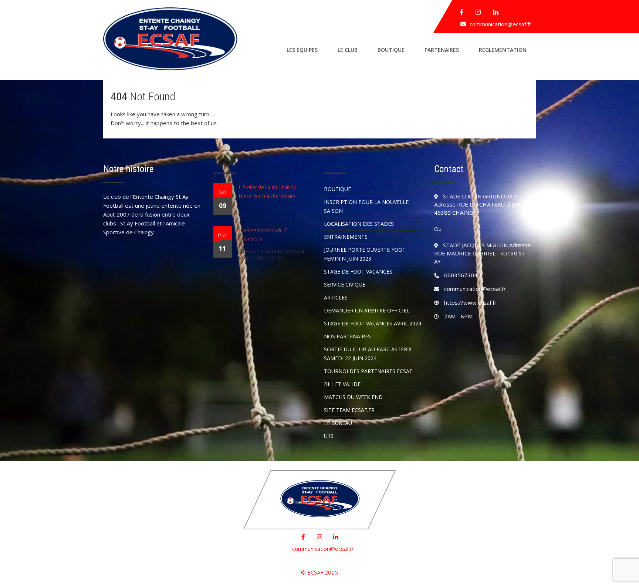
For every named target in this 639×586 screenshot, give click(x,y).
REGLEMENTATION (503, 49)
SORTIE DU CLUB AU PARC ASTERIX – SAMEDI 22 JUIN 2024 (370, 354)
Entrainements (346, 236)
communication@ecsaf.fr (500, 24)
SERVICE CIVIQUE (344, 284)
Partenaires (442, 49)
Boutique (391, 49)
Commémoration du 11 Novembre (264, 234)
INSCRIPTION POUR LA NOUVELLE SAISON (366, 206)
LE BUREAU (338, 422)
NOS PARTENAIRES (347, 336)
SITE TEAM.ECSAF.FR (349, 409)
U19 (329, 435)
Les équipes (302, 49)
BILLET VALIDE (342, 384)
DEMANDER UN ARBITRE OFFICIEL (366, 310)
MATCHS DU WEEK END (353, 397)
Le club (348, 49)
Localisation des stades (359, 223)
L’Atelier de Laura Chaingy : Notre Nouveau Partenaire (268, 192)
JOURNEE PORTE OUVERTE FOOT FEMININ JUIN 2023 (365, 254)
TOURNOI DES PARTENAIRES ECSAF (368, 371)
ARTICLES (336, 297)
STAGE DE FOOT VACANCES (358, 271)
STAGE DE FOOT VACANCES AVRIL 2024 (372, 323)
